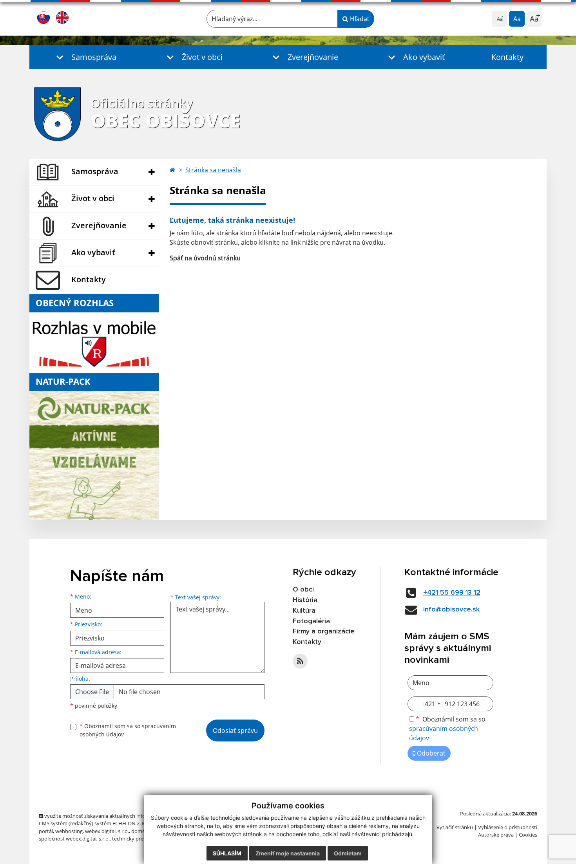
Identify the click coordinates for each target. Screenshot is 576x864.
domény (140, 831)
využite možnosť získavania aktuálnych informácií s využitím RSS (118, 815)
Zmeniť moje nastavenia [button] (287, 853)
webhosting (69, 831)
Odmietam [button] (348, 853)
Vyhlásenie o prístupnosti (507, 827)
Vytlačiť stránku (455, 827)
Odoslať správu (235, 730)
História (305, 600)
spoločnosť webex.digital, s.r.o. (74, 838)
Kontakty (507, 57)
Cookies (528, 834)
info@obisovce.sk (451, 609)
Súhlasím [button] (227, 853)
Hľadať (359, 18)
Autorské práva (496, 834)
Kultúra (304, 610)
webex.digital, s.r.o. (107, 831)
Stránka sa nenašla (213, 170)
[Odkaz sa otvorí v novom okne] (300, 661)
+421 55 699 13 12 (451, 592)
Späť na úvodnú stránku (205, 258)
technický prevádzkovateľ (142, 838)
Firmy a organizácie (324, 631)
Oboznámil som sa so (128, 730)
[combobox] (425, 704)
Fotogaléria (311, 621)
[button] (84, 57)
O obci (303, 589)
